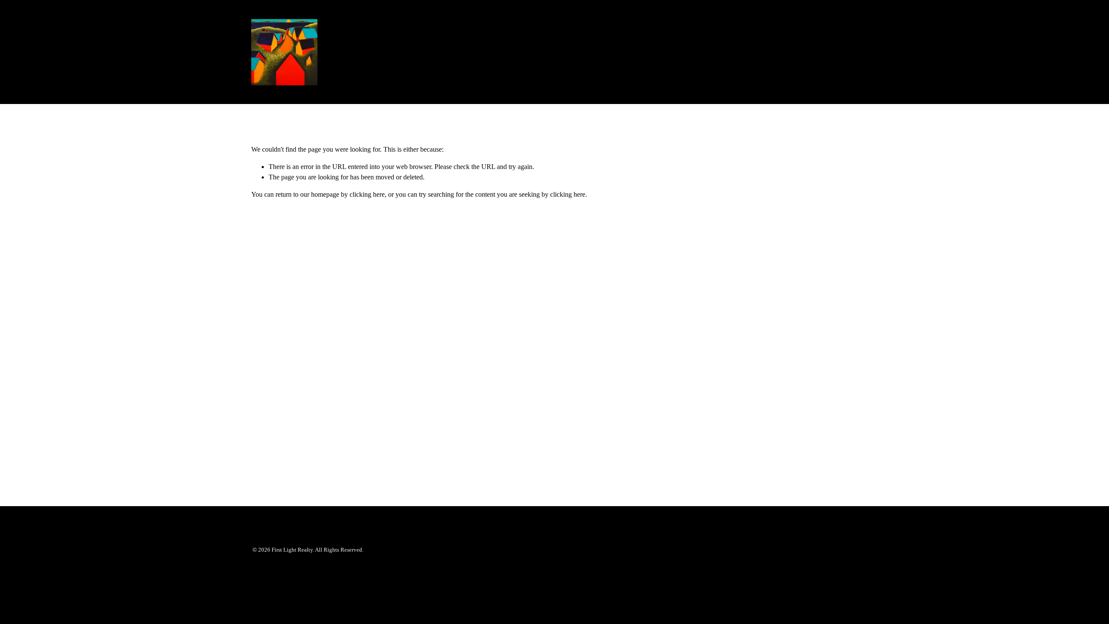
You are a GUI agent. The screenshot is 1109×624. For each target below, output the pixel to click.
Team (850, 51)
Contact (818, 51)
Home (786, 51)
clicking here (367, 194)
